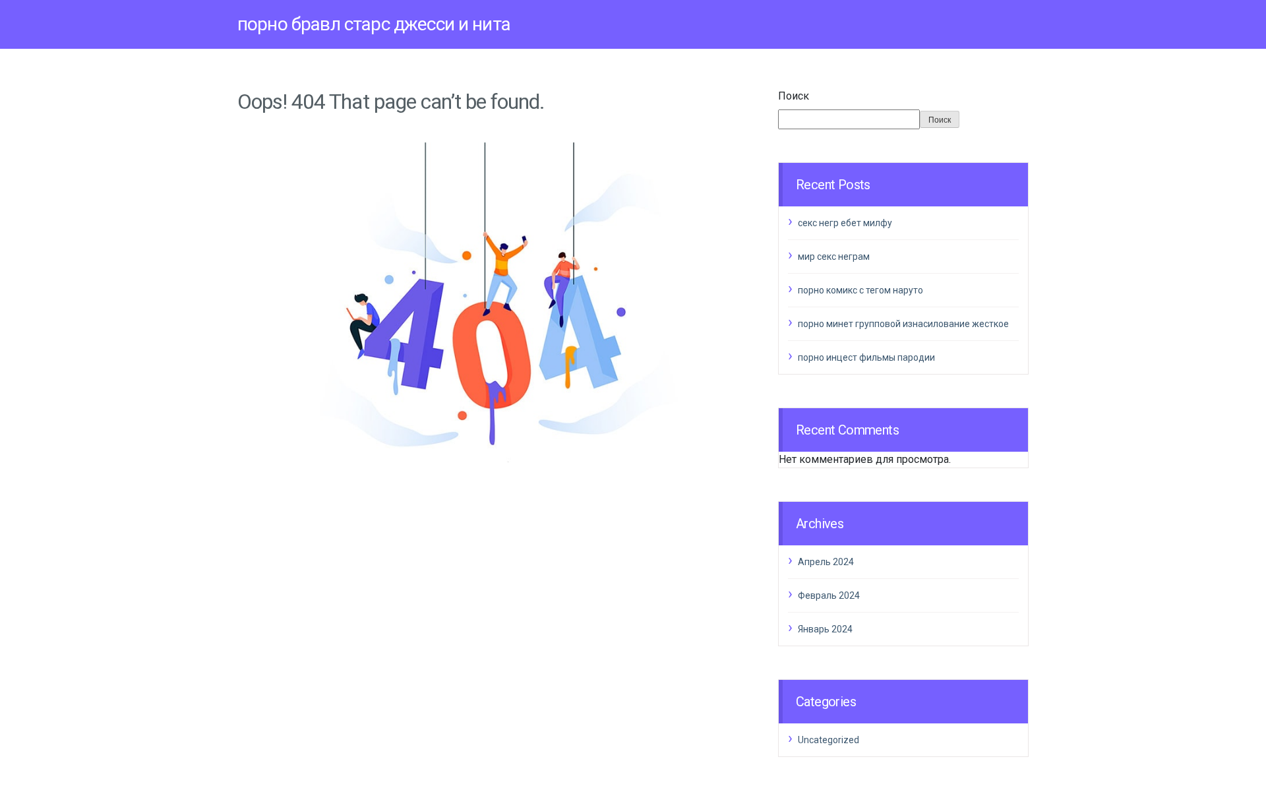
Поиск (793, 96)
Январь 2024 (825, 629)
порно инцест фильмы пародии (866, 357)
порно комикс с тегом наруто (860, 290)
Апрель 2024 (826, 562)
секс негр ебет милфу (845, 223)
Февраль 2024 (829, 595)
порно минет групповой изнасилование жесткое (903, 324)
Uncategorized (828, 740)
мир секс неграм (834, 256)
